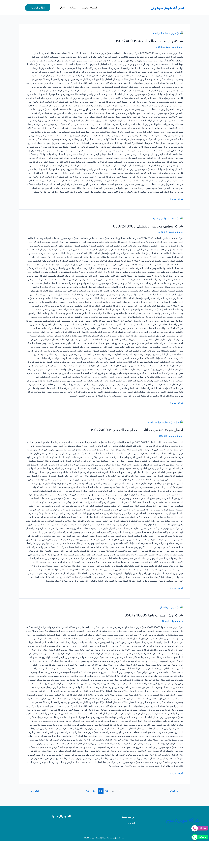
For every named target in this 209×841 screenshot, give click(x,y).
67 (94, 790)
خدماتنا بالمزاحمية (174, 46)
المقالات (73, 7)
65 (106, 790)
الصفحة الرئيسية (89, 7)
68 (87, 790)
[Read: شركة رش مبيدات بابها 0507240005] (171, 607)
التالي (34, 790)
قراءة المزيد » (176, 198)
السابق (174, 790)
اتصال (62, 7)
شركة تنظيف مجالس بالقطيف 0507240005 (148, 226)
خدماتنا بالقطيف (175, 231)
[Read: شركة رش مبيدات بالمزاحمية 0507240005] (168, 33)
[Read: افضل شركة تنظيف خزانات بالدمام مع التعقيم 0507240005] (165, 422)
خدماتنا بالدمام (176, 435)
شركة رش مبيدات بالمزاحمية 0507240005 (149, 41)
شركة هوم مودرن (167, 7)
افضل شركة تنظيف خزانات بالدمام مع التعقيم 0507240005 (136, 430)
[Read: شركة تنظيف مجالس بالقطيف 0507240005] (167, 218)
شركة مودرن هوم (183, 820)
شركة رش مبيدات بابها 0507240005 (154, 615)
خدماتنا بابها (177, 621)
